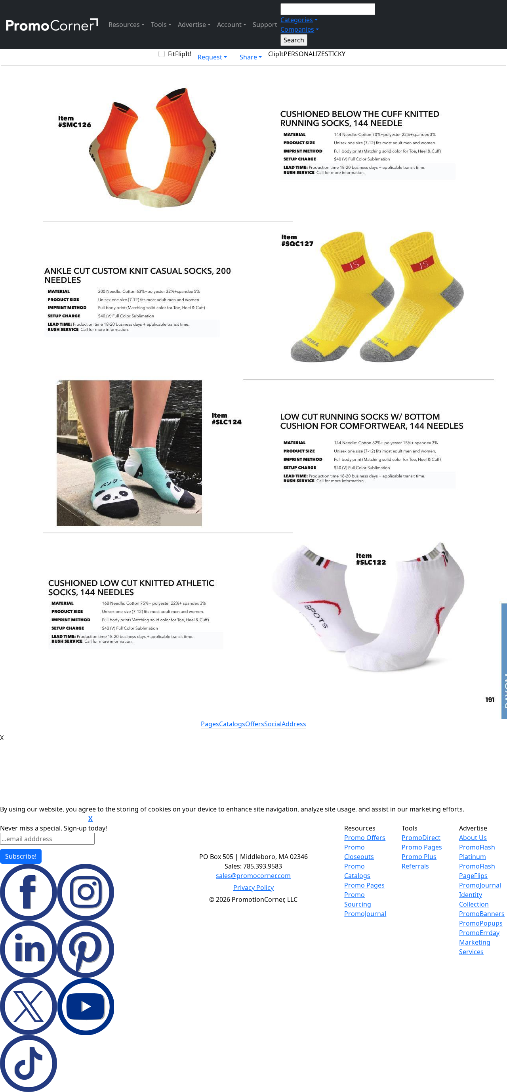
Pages (210, 724)
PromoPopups (481, 923)
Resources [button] (124, 24)
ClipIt (276, 54)
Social (273, 724)
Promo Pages (364, 885)
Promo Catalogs (357, 871)
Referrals (415, 866)
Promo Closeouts (359, 852)
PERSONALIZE (304, 54)
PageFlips (473, 875)
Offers (254, 724)
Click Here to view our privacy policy (43, 819)
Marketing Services (474, 947)
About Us (473, 837)
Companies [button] (297, 29)
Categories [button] (296, 19)
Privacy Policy (253, 887)
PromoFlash (477, 866)
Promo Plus (419, 856)
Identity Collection (474, 899)
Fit (171, 54)
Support (265, 24)
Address (294, 724)
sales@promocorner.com (253, 875)
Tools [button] (159, 24)
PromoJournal (365, 913)
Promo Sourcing (357, 899)
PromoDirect (421, 837)
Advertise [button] (192, 24)
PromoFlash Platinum (477, 852)
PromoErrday (479, 932)
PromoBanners (482, 913)
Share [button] (248, 57)
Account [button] (229, 24)
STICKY (335, 54)
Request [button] (210, 57)
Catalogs (232, 724)
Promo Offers (364, 837)
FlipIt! (183, 54)
